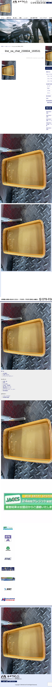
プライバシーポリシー (8, 376)
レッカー (26, 17)
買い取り (15, 17)
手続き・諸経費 (6, 385)
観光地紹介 (48, 96)
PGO (48, 88)
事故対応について (7, 387)
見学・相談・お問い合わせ (9, 681)
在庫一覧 (9, 17)
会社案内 (5, 373)
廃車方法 (48, 71)
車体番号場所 (6, 397)
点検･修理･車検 (33, 17)
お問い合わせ (6, 374)
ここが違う (5, 383)
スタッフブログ (43, 17)
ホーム (2, 17)
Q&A (47, 98)
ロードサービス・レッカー (9, 389)
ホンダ (48, 86)
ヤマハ (48, 93)
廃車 (20, 17)
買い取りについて (7, 386)
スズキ (48, 90)
